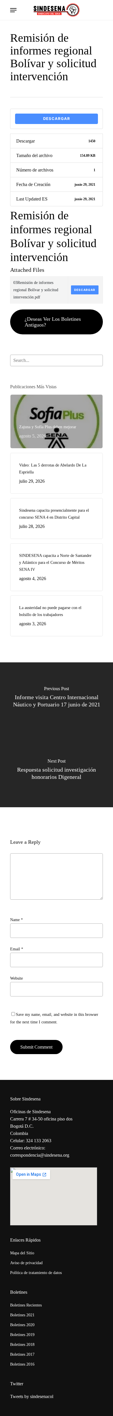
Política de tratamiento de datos (36, 1273)
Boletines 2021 (22, 1315)
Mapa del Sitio (22, 1253)
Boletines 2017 (22, 1354)
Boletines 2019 (22, 1335)
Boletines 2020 (22, 1325)
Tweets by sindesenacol (31, 1396)
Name (16, 920)
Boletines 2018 (22, 1344)
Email (16, 949)
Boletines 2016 (22, 1364)
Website (16, 978)
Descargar (56, 118)
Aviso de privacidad (26, 1263)
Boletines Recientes (26, 1305)
